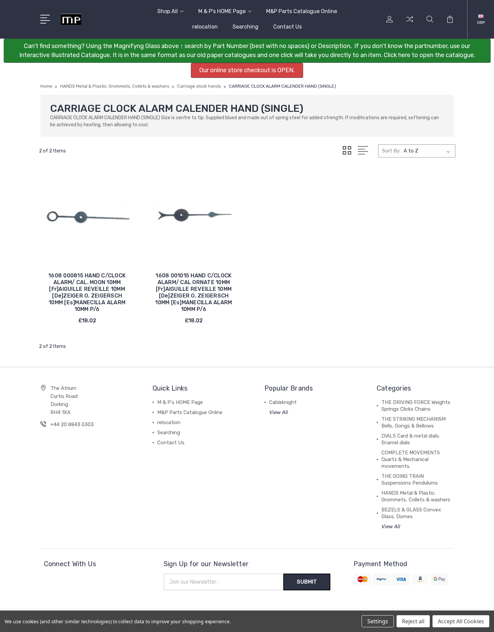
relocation (205, 27)
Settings (377, 621)
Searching (245, 27)
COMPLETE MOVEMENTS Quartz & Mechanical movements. (410, 459)
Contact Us (287, 27)
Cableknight (283, 402)
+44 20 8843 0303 (72, 424)
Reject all (413, 621)
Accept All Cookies (461, 621)
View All (278, 412)
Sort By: (391, 151)
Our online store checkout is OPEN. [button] (247, 70)
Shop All (167, 11)
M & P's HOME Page (222, 11)
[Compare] (409, 23)
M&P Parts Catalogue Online (301, 11)
